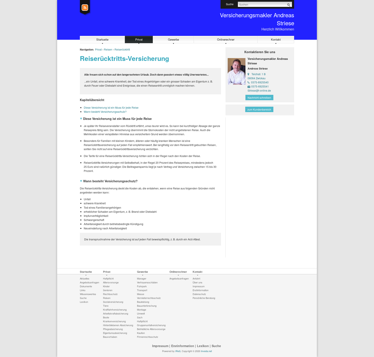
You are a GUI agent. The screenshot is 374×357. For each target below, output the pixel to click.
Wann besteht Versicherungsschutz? (105, 111)
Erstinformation (182, 346)
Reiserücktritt (122, 49)
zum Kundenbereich (259, 109)
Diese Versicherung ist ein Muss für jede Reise (111, 107)
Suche (216, 346)
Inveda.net (206, 351)
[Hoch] (81, 118)
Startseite (102, 39)
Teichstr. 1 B (258, 74)
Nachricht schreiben (259, 97)
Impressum (160, 346)
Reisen (108, 49)
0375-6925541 (260, 86)
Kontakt (276, 39)
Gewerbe (173, 39)
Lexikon (203, 346)
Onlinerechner (225, 39)
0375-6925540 (260, 82)
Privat (139, 39)
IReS (178, 351)
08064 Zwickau (257, 78)
